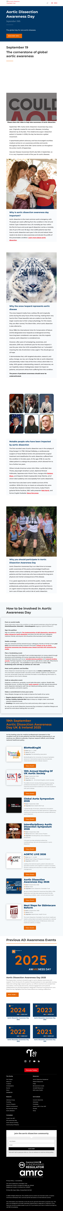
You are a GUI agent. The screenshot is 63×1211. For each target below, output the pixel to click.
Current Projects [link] (10, 1104)
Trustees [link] (8, 1083)
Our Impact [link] (9, 1079)
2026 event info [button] (13, 36)
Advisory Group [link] (10, 1100)
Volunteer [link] (35, 1102)
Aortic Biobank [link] (10, 1110)
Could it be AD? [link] (10, 1118)
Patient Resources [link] (38, 1081)
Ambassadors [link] (10, 1086)
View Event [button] (30, 766)
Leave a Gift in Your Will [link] (39, 1106)
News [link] (7, 1090)
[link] (13, 3)
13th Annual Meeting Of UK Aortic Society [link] (38, 772)
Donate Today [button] (31, 1070)
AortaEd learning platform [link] (34, 659)
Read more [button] (12, 994)
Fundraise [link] (35, 1104)
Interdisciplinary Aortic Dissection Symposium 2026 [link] (38, 826)
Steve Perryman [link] (32, 493)
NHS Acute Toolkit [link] (38, 1090)
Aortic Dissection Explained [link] (40, 1079)
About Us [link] (8, 1081)
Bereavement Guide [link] (38, 1086)
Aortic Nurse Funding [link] (12, 1122)
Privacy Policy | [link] (10, 1180)
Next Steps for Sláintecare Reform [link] (40, 906)
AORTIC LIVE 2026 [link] (35, 854)
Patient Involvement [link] (12, 1106)
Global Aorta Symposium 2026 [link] (39, 799)
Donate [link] (35, 1108)
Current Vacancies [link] (38, 1100)
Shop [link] (34, 1110)
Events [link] (8, 1088)
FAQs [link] (34, 1083)
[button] (54, 4)
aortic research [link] (33, 684)
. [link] (30, 647)
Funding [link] (8, 1102)
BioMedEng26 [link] (32, 747)
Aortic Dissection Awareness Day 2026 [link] (36, 880)
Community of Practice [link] (12, 1124)
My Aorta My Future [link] (11, 1108)
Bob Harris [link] (45, 490)
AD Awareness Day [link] (11, 1120)
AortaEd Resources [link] (38, 1088)
